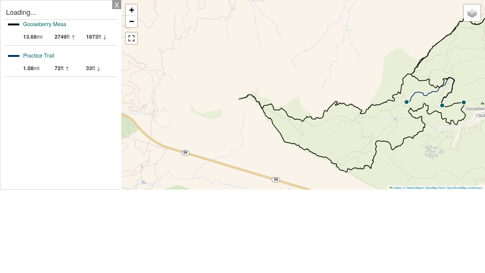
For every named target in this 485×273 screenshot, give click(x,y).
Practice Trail (38, 55)
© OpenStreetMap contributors (463, 187)
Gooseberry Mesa (44, 24)
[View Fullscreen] (131, 38)
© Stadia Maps (413, 187)
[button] (442, 105)
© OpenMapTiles (433, 187)
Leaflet (396, 187)
